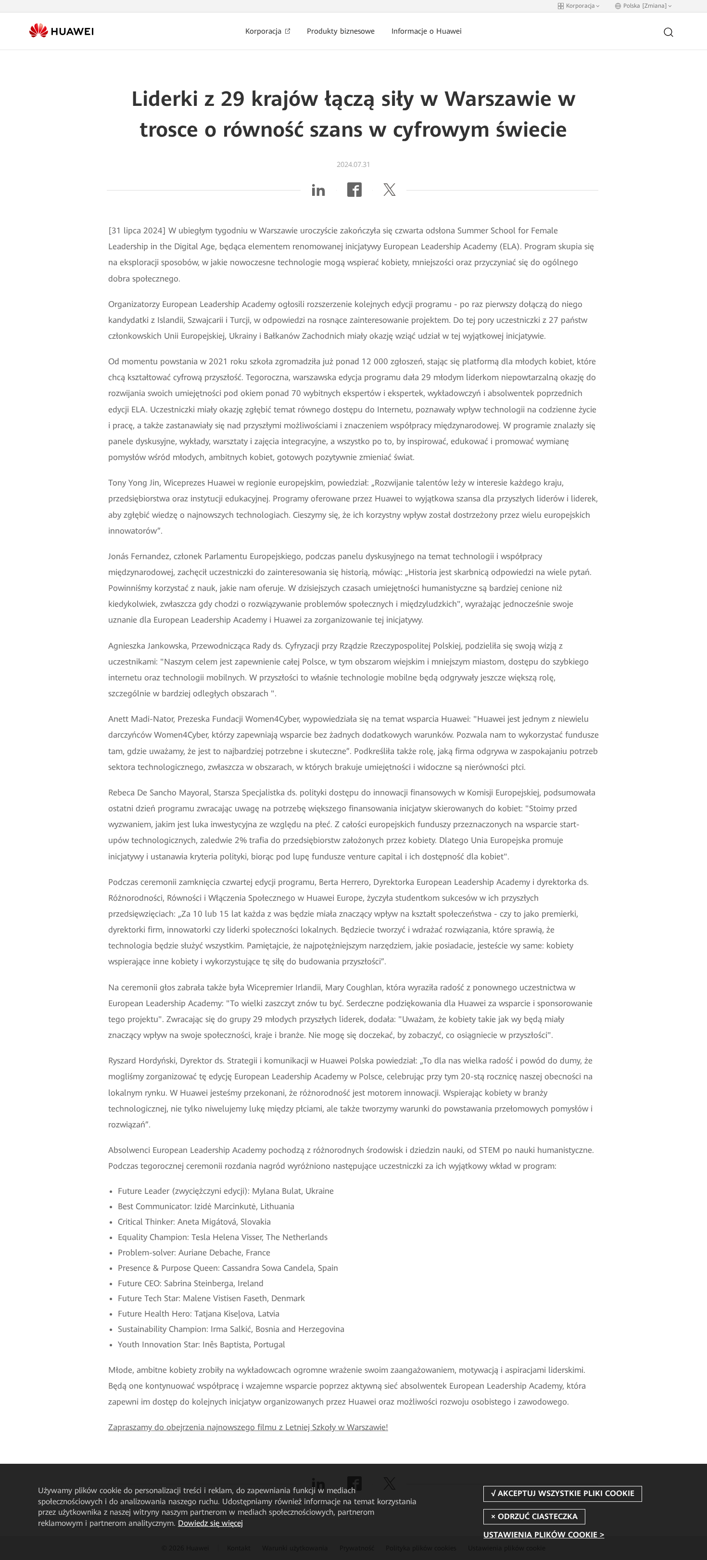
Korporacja (264, 31)
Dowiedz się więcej (210, 1523)
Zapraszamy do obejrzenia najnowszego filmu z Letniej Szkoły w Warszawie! (248, 1427)
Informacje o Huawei (426, 31)
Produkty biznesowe (341, 31)
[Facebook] (354, 193)
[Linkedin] (318, 193)
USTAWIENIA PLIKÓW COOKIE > (543, 1534)
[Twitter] (389, 193)
